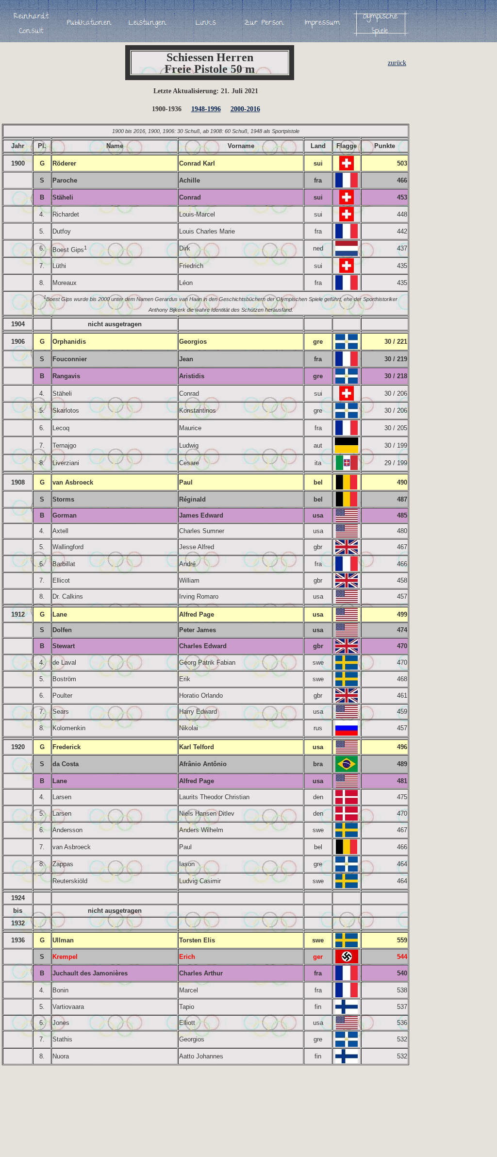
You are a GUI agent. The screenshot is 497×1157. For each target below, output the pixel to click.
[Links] (206, 23)
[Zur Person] (264, 23)
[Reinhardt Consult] (31, 23)
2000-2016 (245, 109)
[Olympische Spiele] (380, 23)
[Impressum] (322, 23)
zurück (397, 63)
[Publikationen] (89, 23)
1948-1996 (206, 109)
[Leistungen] (147, 23)
